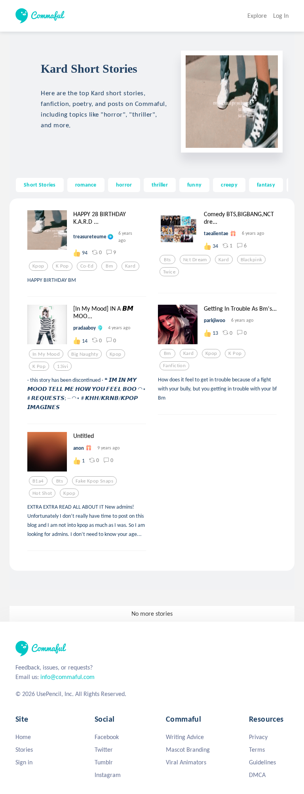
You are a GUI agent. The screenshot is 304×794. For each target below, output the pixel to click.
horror (124, 184)
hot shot (42, 493)
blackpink (251, 259)
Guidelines (262, 762)
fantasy (266, 184)
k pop (62, 266)
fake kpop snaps (94, 481)
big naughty (84, 354)
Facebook (107, 737)
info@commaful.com (67, 677)
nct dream (195, 259)
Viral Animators (186, 762)
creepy (229, 184)
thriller (160, 184)
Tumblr (104, 762)
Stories (24, 749)
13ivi (62, 366)
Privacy (258, 737)
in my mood (46, 354)
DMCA (257, 775)
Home (23, 737)
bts (167, 259)
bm (109, 266)
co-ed (86, 266)
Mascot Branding (188, 749)
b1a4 (38, 481)
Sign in (23, 762)
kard (130, 266)
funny (194, 184)
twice (169, 272)
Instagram (108, 775)
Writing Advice (185, 737)
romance (86, 184)
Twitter (104, 749)
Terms (257, 749)
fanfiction (174, 365)
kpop (38, 266)
